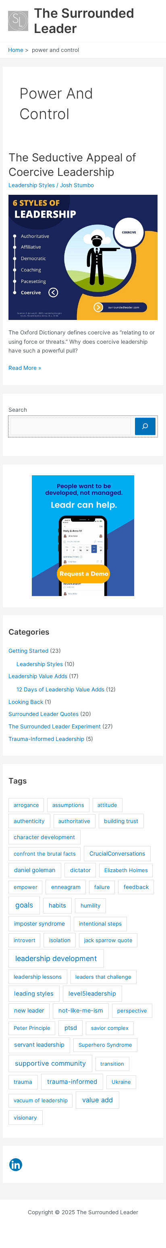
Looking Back (25, 702)
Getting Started (28, 651)
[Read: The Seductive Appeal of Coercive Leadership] (83, 257)
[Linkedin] (15, 1164)
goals (24, 905)
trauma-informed (72, 1081)
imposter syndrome (39, 923)
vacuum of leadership (41, 1100)
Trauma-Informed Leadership (46, 739)
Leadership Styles (31, 185)
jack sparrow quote (108, 940)
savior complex (110, 1028)
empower (25, 887)
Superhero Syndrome (105, 1045)
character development (44, 837)
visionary (25, 1117)
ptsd (70, 1027)
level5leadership (92, 993)
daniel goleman (35, 870)
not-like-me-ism (80, 1010)
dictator (80, 870)
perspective (132, 1010)
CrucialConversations (117, 853)
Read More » (24, 368)
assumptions (68, 805)
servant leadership (39, 1044)
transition (112, 1063)
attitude (107, 805)
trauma (23, 1082)
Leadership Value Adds (37, 676)
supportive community (50, 1063)
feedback (136, 887)
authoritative (74, 821)
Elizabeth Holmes (126, 870)
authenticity (29, 821)
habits (57, 905)
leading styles (34, 993)
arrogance (26, 805)
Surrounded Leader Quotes (43, 714)
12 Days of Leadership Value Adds (60, 689)
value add (97, 1100)
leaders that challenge (103, 977)
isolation (60, 940)
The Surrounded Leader (84, 20)
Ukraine (121, 1082)
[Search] (145, 426)
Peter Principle (32, 1028)
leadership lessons (38, 977)
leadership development (56, 958)
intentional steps (100, 923)
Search (17, 409)
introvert (24, 940)
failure (102, 887)
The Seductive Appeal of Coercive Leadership (72, 165)
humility (91, 905)
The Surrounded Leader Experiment (54, 726)
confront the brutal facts (45, 853)
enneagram (66, 887)
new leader (29, 1010)
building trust (121, 821)
